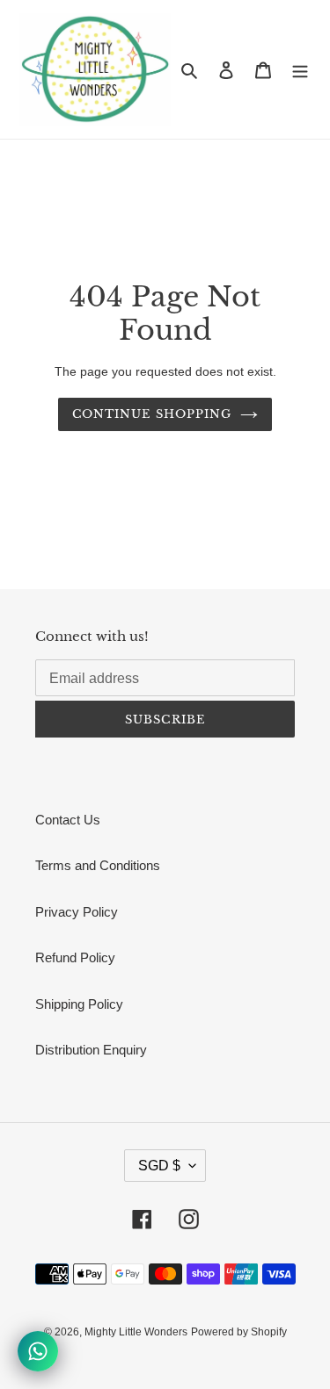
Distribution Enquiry (91, 1049)
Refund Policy (75, 957)
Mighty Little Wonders (135, 1332)
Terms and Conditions (97, 865)
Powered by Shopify (239, 1332)
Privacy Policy (76, 911)
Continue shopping (151, 414)
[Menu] (300, 70)
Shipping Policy (79, 1004)
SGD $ (159, 1165)
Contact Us (67, 819)
